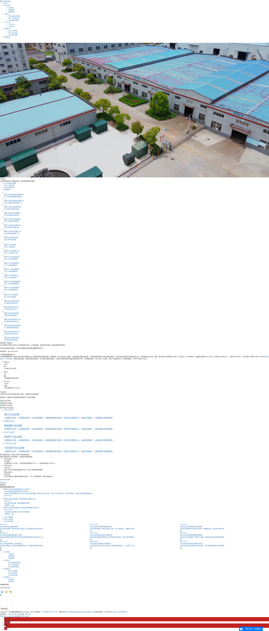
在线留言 (11, 579)
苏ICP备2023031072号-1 (50, 612)
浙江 (16, 614)
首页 (5, 3)
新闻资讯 (7, 29)
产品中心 (7, 14)
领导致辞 (11, 10)
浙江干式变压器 (13, 18)
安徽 (19, 614)
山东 (29, 614)
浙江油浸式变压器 (14, 16)
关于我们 (7, 5)
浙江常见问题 (12, 35)
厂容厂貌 (7, 22)
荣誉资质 (11, 12)
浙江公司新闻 (12, 31)
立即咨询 (3, 483)
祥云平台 (116, 612)
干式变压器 (8, 359)
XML (27, 616)
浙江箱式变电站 (13, 20)
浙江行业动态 (12, 33)
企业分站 (10, 616)
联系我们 (7, 37)
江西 (26, 614)
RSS (22, 616)
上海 (9, 614)
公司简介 (11, 8)
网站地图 (17, 616)
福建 (22, 614)
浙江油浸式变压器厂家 (85, 612)
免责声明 (124, 612)
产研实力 (11, 26)
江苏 (12, 614)
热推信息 (3, 616)
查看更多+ (7, 189)
